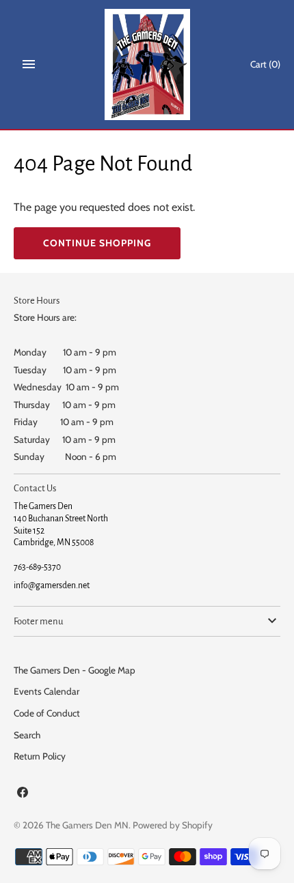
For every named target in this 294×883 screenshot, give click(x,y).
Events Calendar (46, 691)
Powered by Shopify (173, 825)
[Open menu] (29, 64)
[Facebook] (22, 794)
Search (27, 734)
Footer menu (38, 621)
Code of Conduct (47, 713)
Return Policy (40, 756)
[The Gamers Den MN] (147, 64)
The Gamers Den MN (87, 825)
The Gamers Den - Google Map (74, 670)
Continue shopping (97, 243)
